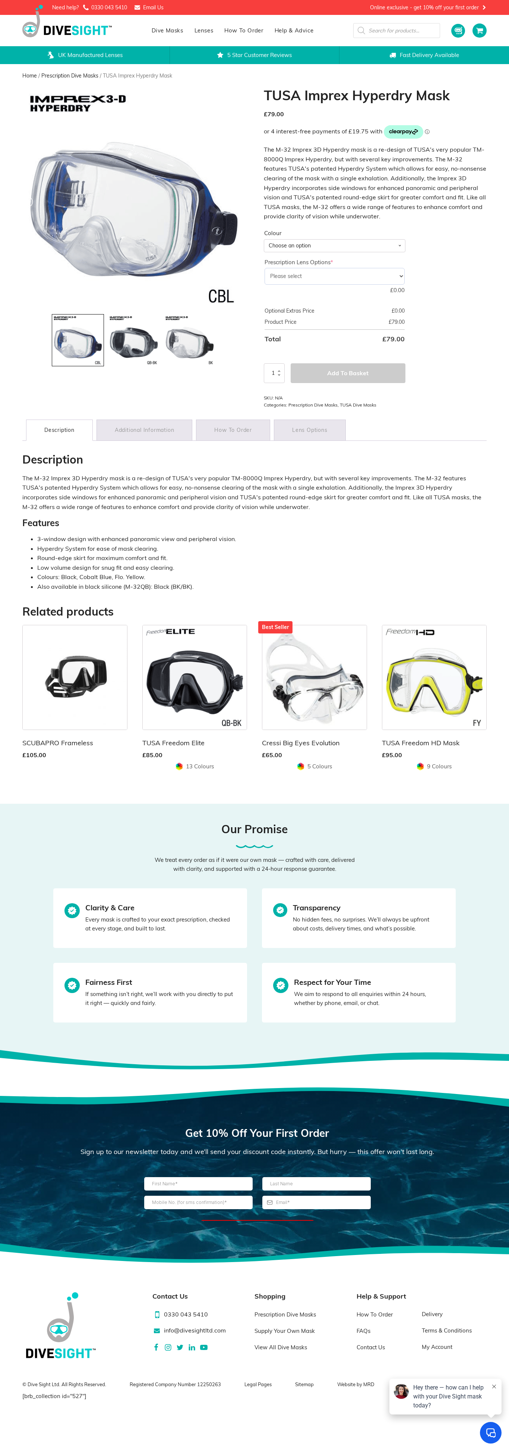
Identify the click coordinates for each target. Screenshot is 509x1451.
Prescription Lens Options (311, 262)
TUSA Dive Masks (358, 405)
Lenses (204, 30)
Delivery (432, 1314)
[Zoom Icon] (134, 198)
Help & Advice (294, 30)
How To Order (243, 30)
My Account (437, 1346)
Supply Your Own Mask (285, 1330)
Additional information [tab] (144, 430)
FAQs (363, 1330)
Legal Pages (258, 1384)
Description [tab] (59, 430)
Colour (272, 233)
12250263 (209, 1384)
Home (29, 75)
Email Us (153, 7)
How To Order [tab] (233, 430)
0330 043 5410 (109, 7)
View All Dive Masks (281, 1347)
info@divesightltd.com (195, 1330)
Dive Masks (167, 30)
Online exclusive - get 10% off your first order (424, 7)
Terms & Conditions (447, 1330)
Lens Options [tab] (310, 430)
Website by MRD (355, 1384)
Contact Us (371, 1347)
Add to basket (348, 373)
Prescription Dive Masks (69, 75)
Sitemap (304, 1384)
